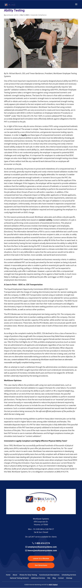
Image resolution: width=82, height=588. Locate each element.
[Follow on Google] (43, 509)
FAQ (48, 578)
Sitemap (69, 578)
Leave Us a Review (41, 558)
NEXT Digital (53, 585)
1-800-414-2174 (42, 543)
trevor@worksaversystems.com (42, 550)
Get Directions (41, 565)
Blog (54, 578)
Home (8, 575)
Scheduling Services (69, 575)
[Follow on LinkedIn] (39, 509)
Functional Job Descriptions (49, 575)
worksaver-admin (12, 15)
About (15, 575)
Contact (61, 578)
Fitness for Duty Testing (28, 575)
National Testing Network (19, 578)
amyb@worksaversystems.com (42, 547)
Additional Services (38, 578)
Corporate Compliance (38, 15)
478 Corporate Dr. (41, 521)
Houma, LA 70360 (41, 524)
